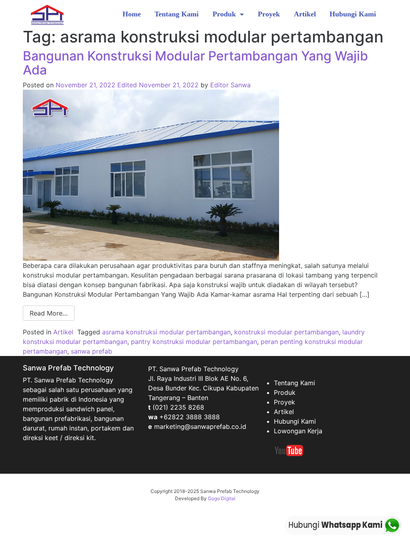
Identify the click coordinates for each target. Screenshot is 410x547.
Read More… (49, 313)
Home (132, 14)
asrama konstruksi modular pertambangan (166, 332)
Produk (225, 14)
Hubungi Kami (353, 14)
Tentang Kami (177, 14)
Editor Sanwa (230, 85)
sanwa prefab (91, 351)
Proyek (269, 14)
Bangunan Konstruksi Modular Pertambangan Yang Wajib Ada (195, 63)
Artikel (305, 14)
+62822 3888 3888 (189, 417)
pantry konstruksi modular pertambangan (194, 342)
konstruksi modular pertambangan (286, 332)
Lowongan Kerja (298, 431)
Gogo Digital (221, 498)
